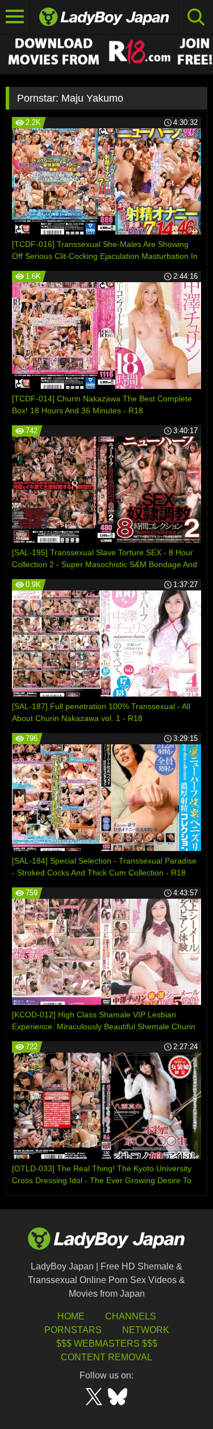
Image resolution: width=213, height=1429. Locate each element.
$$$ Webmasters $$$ (106, 1343)
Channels (130, 1316)
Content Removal (106, 1357)
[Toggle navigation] (15, 17)
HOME (71, 1316)
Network (145, 1330)
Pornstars (73, 1330)
